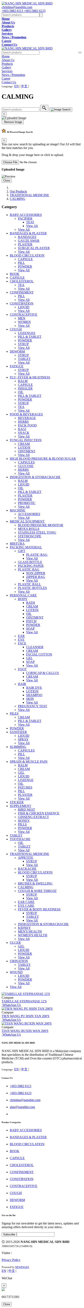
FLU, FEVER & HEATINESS (30, 377)
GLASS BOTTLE (30, 562)
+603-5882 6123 (34, 11)
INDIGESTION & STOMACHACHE (35, 477)
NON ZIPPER (35, 573)
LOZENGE (25, 780)
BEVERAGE (27, 418)
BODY (23, 599)
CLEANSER (34, 647)
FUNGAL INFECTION (26, 440)
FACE (22, 643)
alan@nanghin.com (22, 1107)
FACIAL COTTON (39, 654)
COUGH (16, 329)
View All (32, 226)
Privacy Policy (11, 1260)
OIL (20, 392)
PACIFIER (25, 218)
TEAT (30, 222)
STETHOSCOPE (29, 536)
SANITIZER (18, 732)
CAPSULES (26, 462)
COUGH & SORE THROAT (37, 891)
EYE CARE (26, 905)
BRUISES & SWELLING (35, 883)
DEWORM (17, 351)
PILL (21, 263)
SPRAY (23, 739)
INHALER (25, 388)
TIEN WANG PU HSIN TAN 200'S (25, 1016)
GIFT (21, 551)
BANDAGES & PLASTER (28, 233)
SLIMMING (18, 747)
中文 (24, 86)
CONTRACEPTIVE (23, 314)
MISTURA (17, 543)
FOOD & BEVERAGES (26, 414)
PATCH (31, 621)
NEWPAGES (22, 1267)
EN (16, 86)
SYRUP (23, 344)
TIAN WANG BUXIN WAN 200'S (25, 1031)
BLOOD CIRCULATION (27, 255)
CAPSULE (25, 259)
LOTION (24, 447)
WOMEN (24, 322)
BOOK (14, 274)
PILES (14, 713)
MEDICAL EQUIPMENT (27, 521)
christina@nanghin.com (17, 7)
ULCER (15, 942)
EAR (21, 636)
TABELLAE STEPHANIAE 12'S (24, 1001)
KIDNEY (24, 928)
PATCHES (25, 787)
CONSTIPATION (21, 303)
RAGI (22, 429)
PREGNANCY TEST (32, 706)
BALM (23, 381)
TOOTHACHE (20, 839)
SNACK (23, 432)
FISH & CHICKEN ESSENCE (38, 813)
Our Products (18, 191)
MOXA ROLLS (28, 529)
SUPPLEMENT (20, 806)
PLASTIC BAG (37, 554)
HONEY (24, 820)
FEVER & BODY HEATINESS (39, 909)
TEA (21, 285)
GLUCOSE (25, 466)
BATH (30, 602)
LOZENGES (26, 333)
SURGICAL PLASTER (34, 248)
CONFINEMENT (22, 292)
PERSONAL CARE (23, 595)
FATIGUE (16, 366)
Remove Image (12, 122)
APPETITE (25, 857)
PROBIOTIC (26, 503)
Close (6, 180)
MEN (21, 318)
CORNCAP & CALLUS (42, 673)
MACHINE (17, 510)
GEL (29, 658)
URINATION (19, 961)
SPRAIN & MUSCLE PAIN (29, 761)
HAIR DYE (34, 687)
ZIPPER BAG (35, 577)
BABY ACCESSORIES (26, 215)
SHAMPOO (34, 695)
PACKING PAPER (31, 565)
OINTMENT (26, 451)
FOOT (22, 669)
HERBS (23, 421)
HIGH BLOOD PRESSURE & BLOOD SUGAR (43, 458)
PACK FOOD (27, 425)
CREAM (24, 444)
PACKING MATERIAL (26, 547)
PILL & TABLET (29, 336)
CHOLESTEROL (22, 281)
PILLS (22, 824)
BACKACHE (27, 868)
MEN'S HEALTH (30, 931)
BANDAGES (27, 237)
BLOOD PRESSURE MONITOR (40, 525)
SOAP (30, 628)
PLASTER (25, 244)
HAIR (22, 684)
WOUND (16, 972)
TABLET (24, 359)
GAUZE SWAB (28, 240)
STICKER (17, 802)
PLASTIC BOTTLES (32, 588)
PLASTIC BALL (29, 584)
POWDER (25, 266)
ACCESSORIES (29, 514)
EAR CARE (26, 902)
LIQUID (23, 307)
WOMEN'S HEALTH (32, 935)
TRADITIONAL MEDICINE (29, 195)
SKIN (30, 698)
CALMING (17, 199)
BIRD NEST (26, 809)
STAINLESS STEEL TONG (37, 532)
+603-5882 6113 (13, 11)
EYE (21, 639)
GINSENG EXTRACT (33, 817)
